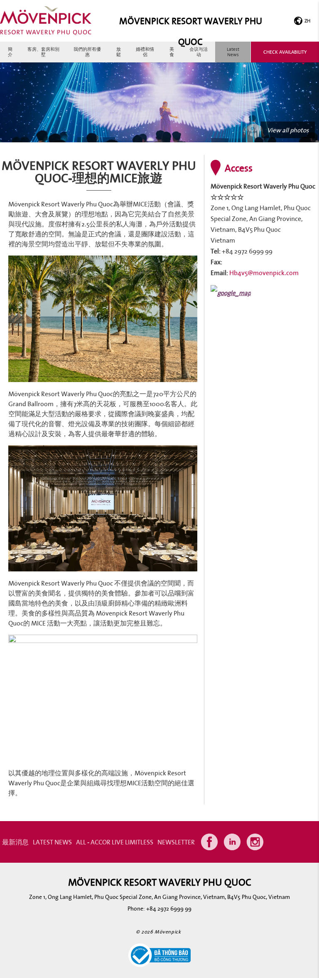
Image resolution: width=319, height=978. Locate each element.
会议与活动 (198, 51)
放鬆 (118, 51)
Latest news (233, 51)
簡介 (10, 51)
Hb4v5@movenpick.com (264, 272)
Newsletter (176, 842)
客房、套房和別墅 (43, 51)
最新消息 (15, 842)
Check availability (285, 52)
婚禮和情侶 (145, 51)
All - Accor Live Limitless (114, 842)
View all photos (288, 130)
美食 (171, 51)
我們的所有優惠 (87, 51)
